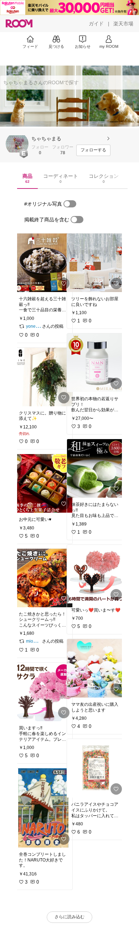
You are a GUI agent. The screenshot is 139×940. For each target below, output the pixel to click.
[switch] (69, 203)
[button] (17, 143)
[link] (43, 262)
